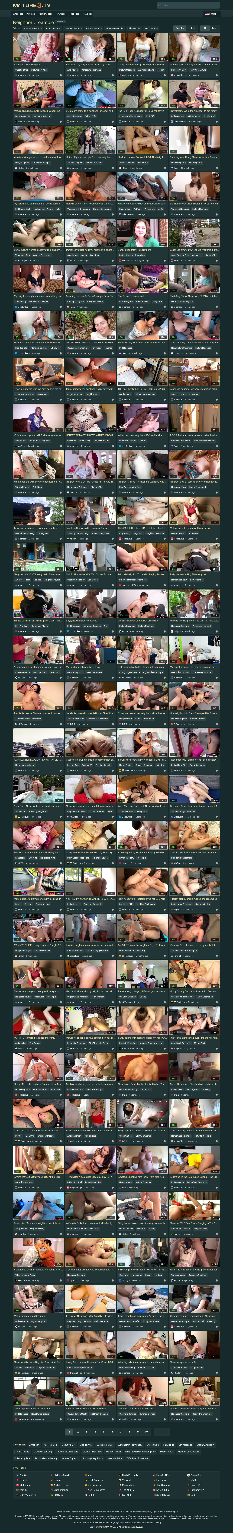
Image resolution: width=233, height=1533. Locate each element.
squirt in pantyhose (100, 533)
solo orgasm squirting (77, 533)
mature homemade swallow (132, 255)
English (213, 14)
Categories (18, 14)
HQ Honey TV (197, 1490)
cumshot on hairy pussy (130, 1445)
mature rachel (113, 1451)
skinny (148, 1275)
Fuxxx (72, 307)
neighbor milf (125, 719)
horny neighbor (178, 162)
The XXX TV (128, 1490)
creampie (141, 858)
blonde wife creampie (181, 858)
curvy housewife (95, 301)
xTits (124, 1188)
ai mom (137, 209)
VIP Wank (127, 1480)
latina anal (55, 672)
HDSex (21, 168)
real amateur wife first (130, 487)
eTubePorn (25, 1485)
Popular (180, 28)
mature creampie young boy (132, 950)
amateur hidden (22, 580)
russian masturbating (46, 1458)
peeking (37, 580)
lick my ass (72, 765)
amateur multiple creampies (184, 950)
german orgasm (197, 719)
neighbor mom (178, 533)
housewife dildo (101, 440)
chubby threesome (42, 255)
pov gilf (18, 1136)
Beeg (176, 168)
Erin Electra (20, 858)
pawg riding (90, 1136)
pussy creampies (197, 765)
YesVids (125, 75)
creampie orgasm (75, 301)
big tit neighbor (38, 1321)
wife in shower (22, 487)
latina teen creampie (197, 1182)
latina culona (177, 1182)
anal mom (55, 1089)
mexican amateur (94, 672)
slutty (137, 719)
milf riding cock (22, 209)
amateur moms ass (24, 1367)
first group (34, 1043)
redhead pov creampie (204, 440)
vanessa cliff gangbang (78, 209)
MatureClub (179, 75)
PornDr (21, 956)
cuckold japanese (23, 1182)
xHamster (22, 75)
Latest (192, 28)
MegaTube (178, 1048)
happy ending (125, 765)
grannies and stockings (182, 997)
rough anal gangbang (39, 440)
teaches (108, 348)
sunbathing (20, 301)
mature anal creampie (181, 904)
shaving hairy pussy (93, 1458)
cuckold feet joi (105, 1445)
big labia (138, 533)
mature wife (96, 487)
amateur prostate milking (150, 1043)
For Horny (161, 1480)
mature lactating (127, 1367)
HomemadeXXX (129, 261)
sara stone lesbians (180, 1228)
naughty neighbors (40, 1414)
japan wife (211, 255)
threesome (137, 1275)
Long (214, 28)
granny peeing (21, 1451)
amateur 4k (20, 811)
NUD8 (193, 1495)
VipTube (177, 863)
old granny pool (22, 1458)
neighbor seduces (92, 626)
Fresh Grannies (95, 1480)
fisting (152, 1228)
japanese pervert (179, 1367)
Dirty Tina (94, 255)
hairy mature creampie (181, 348)
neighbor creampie (155, 533)
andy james (21, 1228)
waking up (150, 209)
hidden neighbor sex (202, 672)
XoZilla (177, 1234)
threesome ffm (22, 255)
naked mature (125, 1182)
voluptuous (20, 440)
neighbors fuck (178, 487)
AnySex (177, 910)
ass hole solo (50, 1445)
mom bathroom (40, 1089)
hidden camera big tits (182, 301)
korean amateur (97, 811)
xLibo (90, 1475)
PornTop (177, 353)
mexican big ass (75, 672)
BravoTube (74, 956)
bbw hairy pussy (178, 70)
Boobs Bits (196, 1475)
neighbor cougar (100, 858)
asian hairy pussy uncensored (185, 394)
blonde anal (86, 1445)
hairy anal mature (198, 70)
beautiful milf (68, 1445)
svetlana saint (114, 1458)
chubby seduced (75, 950)
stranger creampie (114, 28)
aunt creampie (151, 28)
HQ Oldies (58, 1495)
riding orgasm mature (129, 672)
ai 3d (160, 209)
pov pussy (96, 348)
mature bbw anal (39, 70)
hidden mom (125, 394)
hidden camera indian (145, 394)
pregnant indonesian (76, 811)
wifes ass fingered (202, 626)
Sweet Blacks (163, 1495)
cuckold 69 (87, 765)
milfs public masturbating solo (140, 1451)
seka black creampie (181, 1043)
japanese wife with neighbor (133, 811)
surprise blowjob (147, 1414)
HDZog (125, 1280)
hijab (110, 811)
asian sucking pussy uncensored (186, 255)
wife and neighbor (180, 209)
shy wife (33, 858)
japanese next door (24, 394)
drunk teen (146, 1089)
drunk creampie (22, 116)
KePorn (73, 539)
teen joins (149, 719)
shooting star (21, 70)
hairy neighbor (22, 162)
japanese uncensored (97, 719)
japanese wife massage (130, 116)
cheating (206, 1089)
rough (161, 70)
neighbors (143, 162)
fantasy (158, 1275)
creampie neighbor (42, 116)
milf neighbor (194, 116)
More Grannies (61, 1490)
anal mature (72, 70)
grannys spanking (43, 1451)
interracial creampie (76, 1043)
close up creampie (41, 162)
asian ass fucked (75, 719)
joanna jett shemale (67, 1451)
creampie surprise (127, 1414)
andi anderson (74, 1136)
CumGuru (24, 1475)
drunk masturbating (128, 1089)
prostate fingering (127, 1043)
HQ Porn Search (62, 1475)
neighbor (160, 765)
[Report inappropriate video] (61, 75)
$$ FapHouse (127, 770)
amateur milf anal (146, 70)
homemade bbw (179, 580)
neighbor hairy (37, 1228)
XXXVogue (22, 261)
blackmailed (177, 1089)
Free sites (74, 14)
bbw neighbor (196, 580)
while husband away (25, 1275)
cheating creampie (73, 28)
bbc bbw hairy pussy (98, 1043)
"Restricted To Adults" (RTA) (105, 1522)
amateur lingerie (75, 162)
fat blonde (168, 1445)
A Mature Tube (61, 1485)
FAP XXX (126, 1495)
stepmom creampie (33, 28)
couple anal (209, 116)
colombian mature (40, 626)
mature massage (127, 70)
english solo (153, 1445)
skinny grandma (143, 1136)
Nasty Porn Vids (130, 1475)
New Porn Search (96, 1490)
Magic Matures (129, 1485)
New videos (61, 14)
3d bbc (142, 440)
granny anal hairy (205, 1445)
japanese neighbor (198, 1275)
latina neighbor (22, 672)
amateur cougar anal (91, 70)
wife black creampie (38, 301)
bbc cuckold (21, 348)
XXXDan (125, 631)
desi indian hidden (180, 672)
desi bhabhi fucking (24, 533)
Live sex (88, 14)
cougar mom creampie (77, 348)
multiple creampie (95, 1089)
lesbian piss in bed (92, 1451)
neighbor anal (92, 394)
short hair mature (46, 1136)
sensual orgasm (69, 1458)
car (48, 904)
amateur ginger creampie (183, 811)
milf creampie (133, 28)
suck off (150, 116)
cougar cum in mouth (77, 1414)
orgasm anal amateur (77, 997)
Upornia (125, 863)
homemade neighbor (25, 765)
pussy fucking (142, 301)
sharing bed (124, 209)
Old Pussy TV (94, 1485)
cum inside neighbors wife (79, 1367)
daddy (143, 997)
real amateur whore (43, 209)
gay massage (185, 1445)
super (84, 255)
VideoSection (180, 122)
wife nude (37, 487)
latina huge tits (178, 765)
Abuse (140, 1527)
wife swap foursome (137, 1458)
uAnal (72, 492)
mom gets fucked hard (78, 858)
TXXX (72, 724)
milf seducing (73, 626)
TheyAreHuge (76, 1188)
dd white (30, 1136)
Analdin (21, 1048)
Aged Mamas (163, 1485)
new (106, 626)
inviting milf (43, 533)
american (34, 1445)
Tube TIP (23, 1480)
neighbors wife (47, 858)
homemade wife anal (77, 487)
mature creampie (94, 28)
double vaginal (126, 1228)
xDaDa (194, 1480)
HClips (124, 168)
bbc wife (55, 348)
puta (58, 209)
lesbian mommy (42, 950)
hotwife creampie (203, 1136)
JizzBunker (23, 307)
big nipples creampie (153, 672)
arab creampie (101, 1321)
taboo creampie (126, 162)
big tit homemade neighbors (132, 580)
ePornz (57, 1480)
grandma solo (126, 1136)
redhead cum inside (180, 440)
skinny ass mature (150, 1321)
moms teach (166, 1451)
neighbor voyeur (52, 580)
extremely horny (126, 858)
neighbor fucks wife (145, 904)
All (205, 28)
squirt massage (74, 116)
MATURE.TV (32, 5)
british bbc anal (74, 1182)
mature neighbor (200, 209)
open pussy (84, 440)
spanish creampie (144, 765)
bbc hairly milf (126, 904)
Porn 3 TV (196, 1485)
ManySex (22, 1234)
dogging (40, 904)
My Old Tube (162, 1490)
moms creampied (197, 487)
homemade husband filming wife (83, 1228)
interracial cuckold (39, 348)
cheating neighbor (75, 580)
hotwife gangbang (102, 209)
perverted (71, 440)
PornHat (177, 956)
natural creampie (143, 1182)
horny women (97, 997)
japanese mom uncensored (28, 719)
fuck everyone (126, 301)
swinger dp (20, 1043)
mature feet (199, 1043)
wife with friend (93, 162)
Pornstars (30, 14)
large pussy (124, 533)
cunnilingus (72, 255)
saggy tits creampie (202, 1414)
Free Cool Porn (163, 1475)
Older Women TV (27, 1495)
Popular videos (45, 14)
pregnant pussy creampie (79, 1321)
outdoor (28, 904)
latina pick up (73, 904)
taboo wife (90, 116)
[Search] (160, 5)
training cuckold (103, 765)
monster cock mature (188, 1451)
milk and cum (21, 626)
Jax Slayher (93, 580)
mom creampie (53, 28)
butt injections (39, 672)
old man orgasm (179, 719)
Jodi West (193, 533)
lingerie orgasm (74, 394)
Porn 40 (23, 1490)
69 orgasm (43, 394)
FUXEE (91, 1495)
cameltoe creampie (93, 904)
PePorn (177, 724)
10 (146, 1431)
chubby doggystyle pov (97, 950)
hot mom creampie (99, 1414)
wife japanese (178, 1275)
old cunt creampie (127, 997)
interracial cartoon (127, 440)
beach (18, 904)
